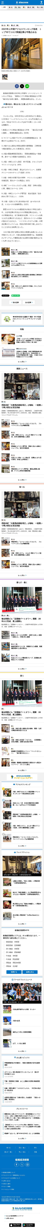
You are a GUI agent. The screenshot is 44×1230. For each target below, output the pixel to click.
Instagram (27, 1164)
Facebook (16, 1164)
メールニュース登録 (8, 1189)
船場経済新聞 (22, 2)
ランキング (15, 35)
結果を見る (30, 972)
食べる (10, 7)
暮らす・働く (31, 7)
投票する (14, 972)
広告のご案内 (6, 1183)
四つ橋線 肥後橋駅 (13, 952)
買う (24, 7)
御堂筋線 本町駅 (12, 942)
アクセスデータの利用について (11, 1178)
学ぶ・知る (40, 7)
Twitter (22, 1164)
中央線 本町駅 (12, 956)
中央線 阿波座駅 (12, 959)
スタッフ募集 (6, 1186)
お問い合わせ (6, 1181)
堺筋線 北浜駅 (12, 966)
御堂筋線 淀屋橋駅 (13, 945)
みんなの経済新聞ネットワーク (22, 1208)
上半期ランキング (7, 35)
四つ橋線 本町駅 (12, 949)
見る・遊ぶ (18, 7)
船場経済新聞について (9, 1172)
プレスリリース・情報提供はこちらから (14, 1175)
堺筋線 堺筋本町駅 (13, 963)
